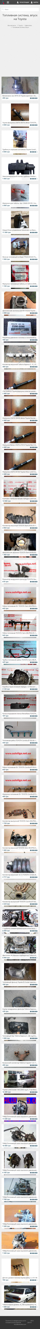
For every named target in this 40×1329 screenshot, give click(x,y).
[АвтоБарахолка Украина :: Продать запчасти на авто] (3, 2)
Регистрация (24, 2)
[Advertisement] (20, 52)
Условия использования (13, 1322)
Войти (36, 2)
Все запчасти (12, 25)
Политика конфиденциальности (16, 1321)
